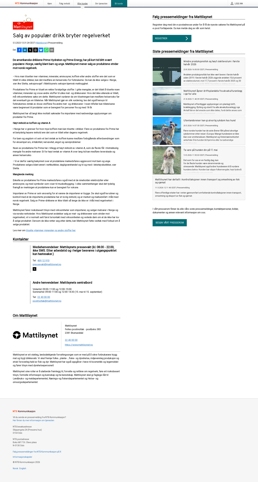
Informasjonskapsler (22, 457)
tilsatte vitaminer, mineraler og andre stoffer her (51, 230)
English (22, 468)
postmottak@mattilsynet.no (47, 301)
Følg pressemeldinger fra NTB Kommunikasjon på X (37, 452)
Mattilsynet (41, 43)
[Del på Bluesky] (41, 50)
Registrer (161, 38)
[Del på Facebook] (19, 50)
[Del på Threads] (35, 50)
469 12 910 (43, 260)
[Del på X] (30, 50)
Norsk (15, 468)
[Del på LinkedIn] (24, 50)
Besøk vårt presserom (170, 222)
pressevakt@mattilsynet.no (47, 264)
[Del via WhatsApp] (46, 50)
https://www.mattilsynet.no (79, 344)
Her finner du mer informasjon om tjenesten (33, 420)
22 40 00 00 (43, 297)
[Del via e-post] (51, 50)
